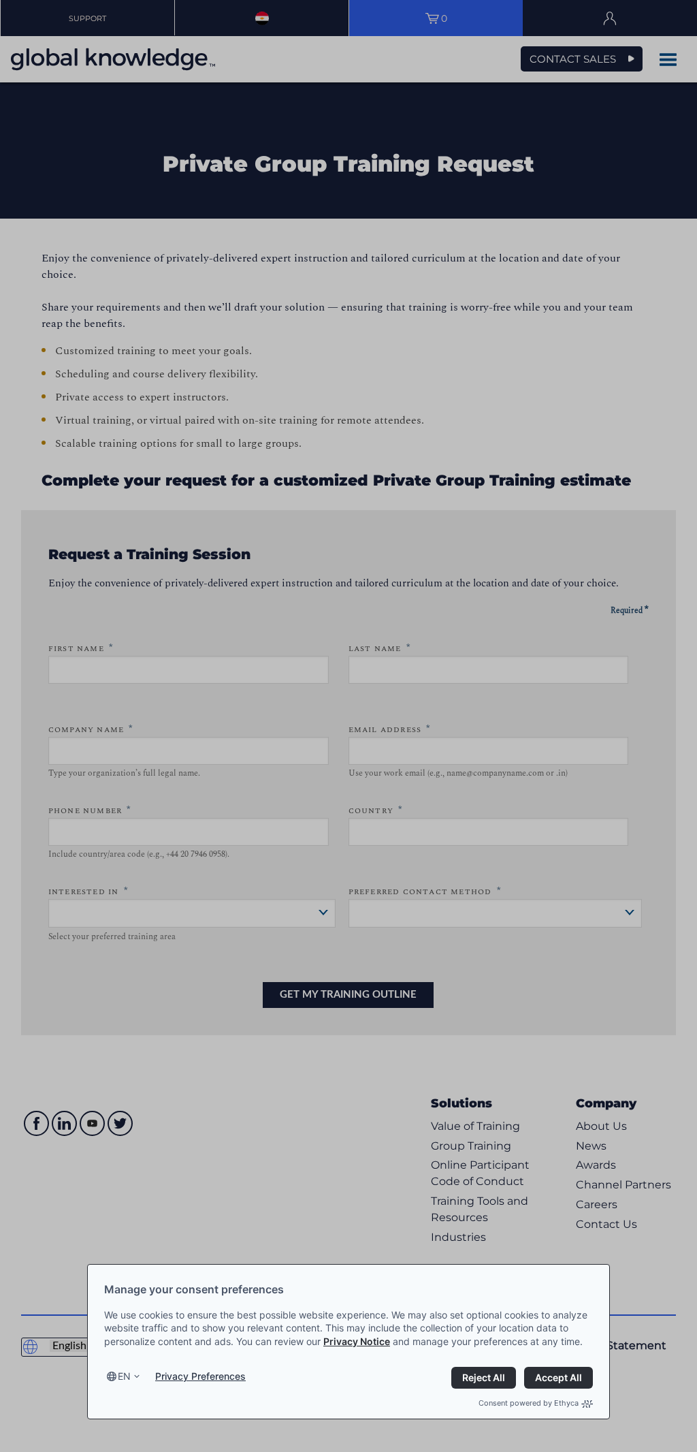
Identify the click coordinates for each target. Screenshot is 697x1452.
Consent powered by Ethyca (529, 1403)
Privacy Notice (356, 1341)
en (124, 1376)
